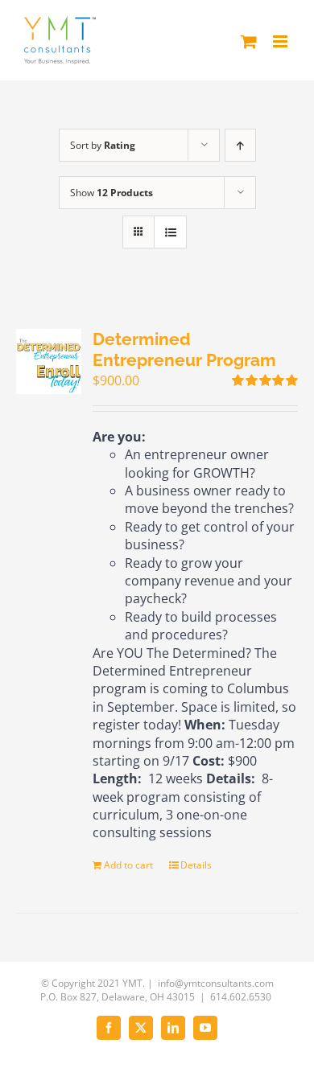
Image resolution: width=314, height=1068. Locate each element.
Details (196, 865)
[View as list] (170, 232)
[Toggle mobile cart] (249, 41)
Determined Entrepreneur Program (184, 349)
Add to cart (128, 865)
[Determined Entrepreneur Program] (48, 361)
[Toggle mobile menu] (281, 41)
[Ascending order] (240, 145)
